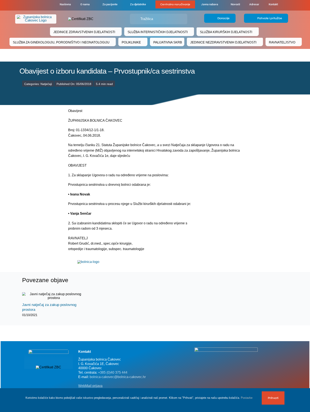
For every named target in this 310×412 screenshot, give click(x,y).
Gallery (57, 296)
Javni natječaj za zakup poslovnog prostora (50, 296)
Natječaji (46, 84)
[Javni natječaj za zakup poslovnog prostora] (53, 296)
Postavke (247, 397)
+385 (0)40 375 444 (112, 372)
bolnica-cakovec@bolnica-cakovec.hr (118, 377)
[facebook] (33, 5)
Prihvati (273, 398)
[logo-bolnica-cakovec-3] (88, 262)
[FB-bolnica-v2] (226, 349)
